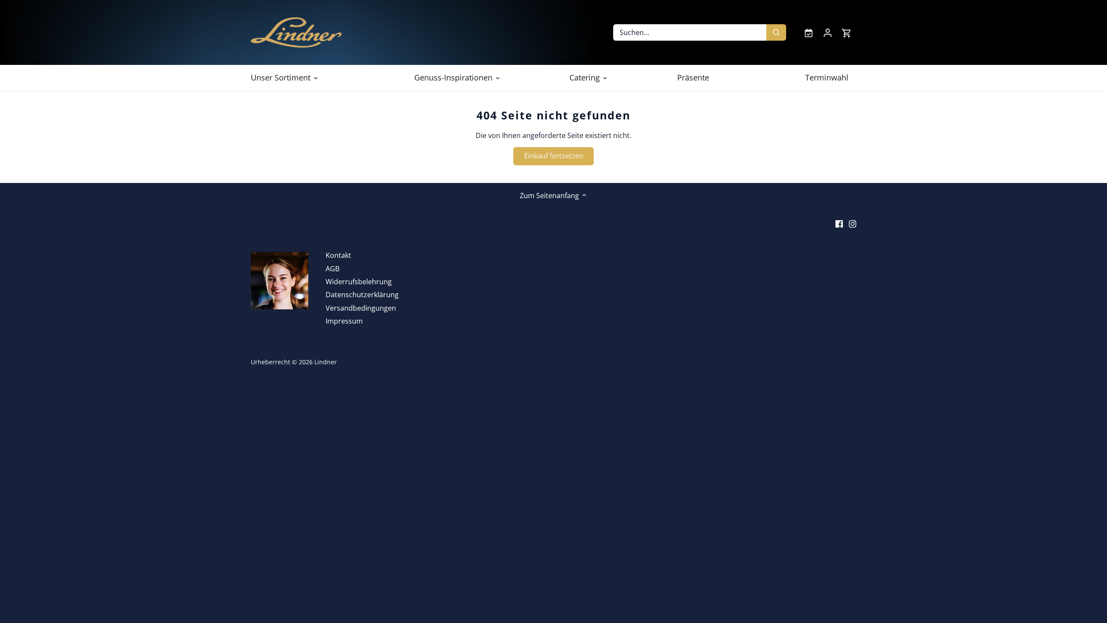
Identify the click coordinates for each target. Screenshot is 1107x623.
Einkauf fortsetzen (553, 156)
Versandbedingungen (361, 308)
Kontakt (338, 255)
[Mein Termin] (808, 32)
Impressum (344, 321)
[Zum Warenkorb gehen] (846, 33)
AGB (332, 268)
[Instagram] (852, 223)
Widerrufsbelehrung (359, 281)
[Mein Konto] (827, 32)
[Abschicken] (776, 32)
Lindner (325, 362)
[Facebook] (839, 223)
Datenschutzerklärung (362, 294)
